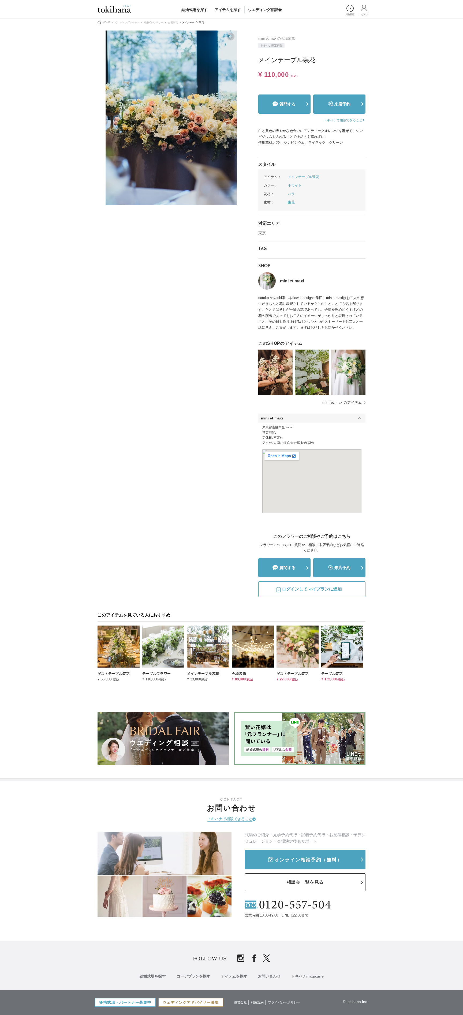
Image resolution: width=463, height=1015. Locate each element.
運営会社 (240, 1002)
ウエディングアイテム (127, 22)
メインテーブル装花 (303, 177)
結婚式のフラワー (153, 22)
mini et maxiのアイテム (342, 402)
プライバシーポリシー (284, 1002)
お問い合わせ (269, 976)
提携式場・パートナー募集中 (125, 1002)
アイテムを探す (228, 9)
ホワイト (295, 185)
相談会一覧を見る (305, 882)
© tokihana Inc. (355, 1001)
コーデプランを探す (193, 976)
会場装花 (173, 22)
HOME (106, 22)
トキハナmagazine (307, 976)
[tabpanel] (171, 118)
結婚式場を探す (194, 9)
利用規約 (257, 1002)
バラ (291, 194)
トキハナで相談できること (229, 819)
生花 (291, 202)
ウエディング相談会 (265, 9)
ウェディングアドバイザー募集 (191, 1002)
